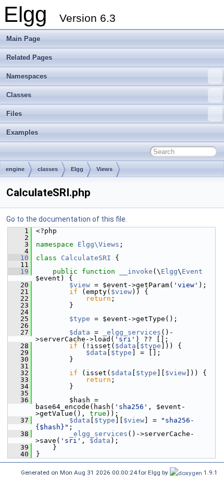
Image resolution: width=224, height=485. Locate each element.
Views (104, 169)
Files (14, 114)
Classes (18, 95)
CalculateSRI (86, 258)
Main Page (23, 39)
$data (79, 332)
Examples (22, 132)
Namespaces (26, 76)
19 (18, 271)
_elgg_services (132, 332)
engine (15, 169)
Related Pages (29, 57)
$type (79, 319)
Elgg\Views (98, 244)
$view (79, 285)
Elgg (77, 169)
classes (48, 169)
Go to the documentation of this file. (66, 219)
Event (192, 271)
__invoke (136, 271)
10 (18, 258)
